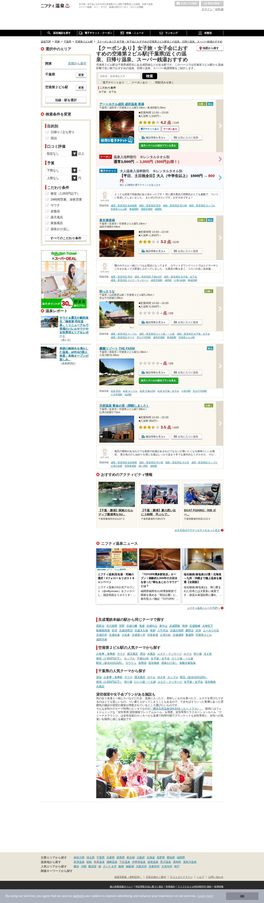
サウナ (121, 653)
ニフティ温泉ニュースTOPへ (203, 608)
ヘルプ (200, 877)
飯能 (121, 866)
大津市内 (166, 866)
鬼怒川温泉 (190, 861)
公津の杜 (165, 634)
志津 (198, 630)
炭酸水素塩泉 (187, 662)
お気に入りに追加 (188, 137)
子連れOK (143, 658)
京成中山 (151, 625)
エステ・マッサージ (169, 653)
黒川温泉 (165, 861)
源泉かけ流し (169, 662)
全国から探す (77, 63)
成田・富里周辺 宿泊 (150, 205)
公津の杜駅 (180, 280)
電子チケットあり (113, 82)
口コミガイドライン (181, 877)
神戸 (177, 866)
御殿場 (130, 866)
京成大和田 (177, 630)
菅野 (121, 625)
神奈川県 (79, 857)
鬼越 (142, 625)
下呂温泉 (124, 861)
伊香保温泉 (139, 861)
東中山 (163, 625)
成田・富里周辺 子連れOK (148, 276)
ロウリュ (131, 662)
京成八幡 (131, 625)
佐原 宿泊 (116, 391)
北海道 (151, 857)
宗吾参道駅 (130, 466)
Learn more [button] (205, 896)
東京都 (131, 857)
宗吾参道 (152, 634)
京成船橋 (194, 625)
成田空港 (101, 639)
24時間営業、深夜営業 (66, 199)
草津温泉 (79, 861)
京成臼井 (101, 634)
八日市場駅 (116, 394)
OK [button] (242, 896)
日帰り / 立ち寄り (63, 132)
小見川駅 (186, 391)
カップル (129, 658)
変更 (81, 74)
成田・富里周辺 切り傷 (175, 205)
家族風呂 (57, 223)
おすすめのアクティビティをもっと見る (197, 530)
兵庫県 (110, 857)
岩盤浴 (142, 662)
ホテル (188, 653)
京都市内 (154, 866)
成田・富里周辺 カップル (202, 205)
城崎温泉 (111, 861)
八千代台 (162, 630)
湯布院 (177, 861)
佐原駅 (128, 394)
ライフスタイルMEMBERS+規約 (195, 886)
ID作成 (219, 9)
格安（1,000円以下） (109, 658)
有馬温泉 (99, 861)
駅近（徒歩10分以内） (110, 662)
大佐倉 (126, 634)
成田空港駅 (146, 209)
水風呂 (151, 653)
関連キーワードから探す (57, 871)
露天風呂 (132, 653)
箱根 (89, 861)
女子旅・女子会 (160, 658)
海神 (184, 625)
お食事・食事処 (105, 653)
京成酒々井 (138, 634)
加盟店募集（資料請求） (128, 877)
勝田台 (190, 630)
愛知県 (171, 857)
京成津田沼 (126, 630)
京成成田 (178, 634)
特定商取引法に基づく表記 (149, 886)
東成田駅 (134, 209)
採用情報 (218, 886)
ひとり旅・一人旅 (182, 658)
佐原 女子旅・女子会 (168, 391)
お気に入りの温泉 (187, 3)
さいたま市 (110, 866)
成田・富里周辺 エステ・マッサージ (129, 280)
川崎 (83, 866)
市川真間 (111, 625)
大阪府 (141, 857)
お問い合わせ (215, 877)
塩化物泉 (153, 662)
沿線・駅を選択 (66, 100)
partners (78, 896)
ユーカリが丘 (211, 630)
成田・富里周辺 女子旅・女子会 (180, 276)
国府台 (100, 625)
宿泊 (142, 653)
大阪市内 (141, 866)
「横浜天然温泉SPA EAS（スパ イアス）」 (176, 708)
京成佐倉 (114, 634)
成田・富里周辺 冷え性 (177, 462)
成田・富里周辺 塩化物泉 (124, 205)
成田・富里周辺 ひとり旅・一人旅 (157, 334)
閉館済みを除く (164, 82)
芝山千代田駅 (144, 337)
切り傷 (198, 653)
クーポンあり (140, 82)
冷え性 (208, 653)
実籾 (152, 630)
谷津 (114, 630)
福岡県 (181, 857)
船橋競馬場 (103, 630)
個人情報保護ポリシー (121, 886)
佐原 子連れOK (147, 391)
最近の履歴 (212, 3)
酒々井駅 (143, 466)
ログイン (207, 9)
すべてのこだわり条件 (65, 238)
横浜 (76, 866)
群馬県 (121, 857)
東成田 (190, 634)
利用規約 (170, 886)
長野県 (161, 857)
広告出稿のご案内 (156, 877)
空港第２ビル (204, 634)
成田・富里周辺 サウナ (123, 337)
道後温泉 (152, 861)
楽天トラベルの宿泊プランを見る (158, 145)
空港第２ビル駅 (119, 209)
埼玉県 (90, 857)
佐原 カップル (130, 391)
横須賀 (92, 866)
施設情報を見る (154, 137)
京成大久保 (141, 630)
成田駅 (158, 209)
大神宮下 (207, 625)
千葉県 (100, 857)
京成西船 (174, 625)
